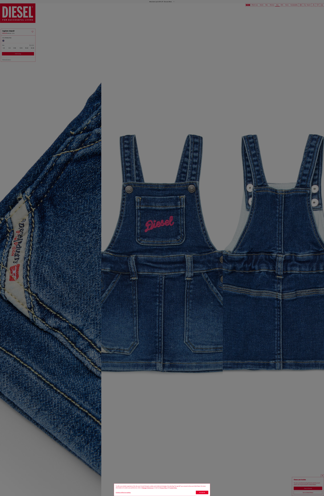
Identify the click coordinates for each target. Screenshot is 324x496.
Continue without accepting (123, 492)
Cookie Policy (173, 487)
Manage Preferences (147, 487)
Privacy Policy (163, 487)
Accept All (202, 492)
